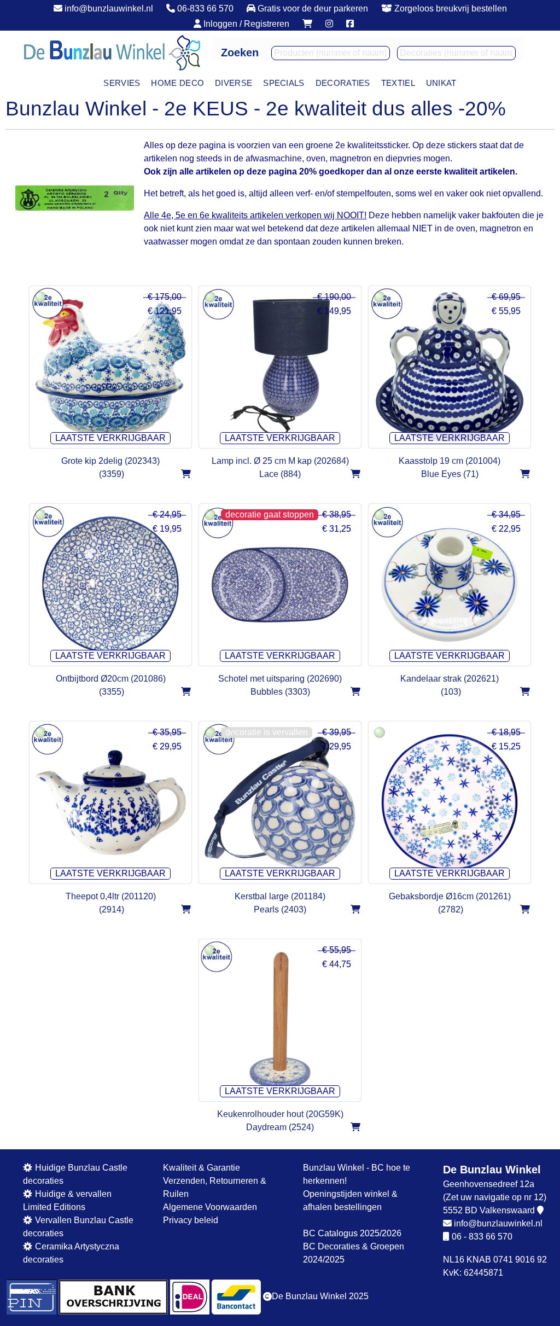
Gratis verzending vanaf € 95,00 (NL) (278, 8)
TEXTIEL (398, 82)
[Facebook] (350, 23)
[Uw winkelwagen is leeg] (307, 23)
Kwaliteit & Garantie (201, 1167)
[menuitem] (121, 82)
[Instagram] (329, 23)
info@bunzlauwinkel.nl (498, 1223)
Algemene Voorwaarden (210, 1206)
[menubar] (280, 82)
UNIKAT (441, 82)
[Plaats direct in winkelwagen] (185, 473)
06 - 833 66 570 (482, 1236)
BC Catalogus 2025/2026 (352, 1232)
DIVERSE (233, 82)
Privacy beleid (190, 1219)
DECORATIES (343, 82)
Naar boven (531, 1319)
